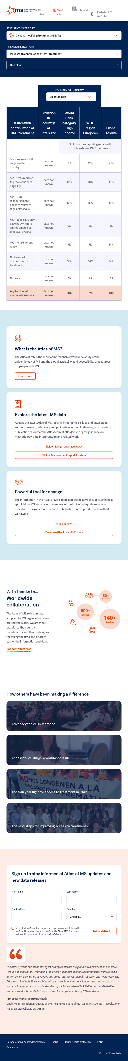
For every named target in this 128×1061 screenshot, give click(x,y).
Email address (19, 909)
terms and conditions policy (37, 934)
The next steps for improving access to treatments (50, 826)
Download (16, 65)
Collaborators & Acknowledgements (25, 1041)
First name (17, 891)
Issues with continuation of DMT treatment (36, 54)
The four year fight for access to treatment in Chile (50, 792)
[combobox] (91, 916)
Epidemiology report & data (62, 446)
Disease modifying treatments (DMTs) (38, 35)
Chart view (59, 12)
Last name (72, 891)
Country (70, 909)
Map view (41, 12)
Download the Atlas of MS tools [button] (64, 532)
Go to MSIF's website (104, 14)
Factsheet (82, 10)
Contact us (12, 1047)
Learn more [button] (25, 376)
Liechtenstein (58, 97)
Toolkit (54, 1041)
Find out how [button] (64, 523)
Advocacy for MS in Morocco (33, 724)
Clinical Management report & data (63, 455)
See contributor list (18, 649)
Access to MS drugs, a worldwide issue (41, 758)
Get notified (101, 931)
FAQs (100, 1041)
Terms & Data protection (78, 1041)
